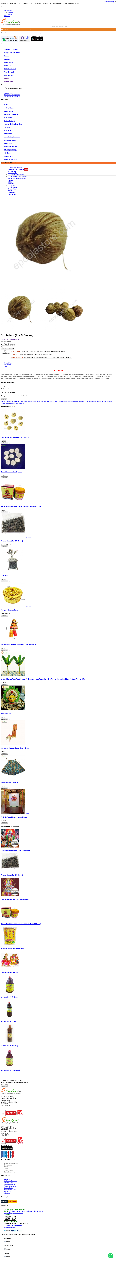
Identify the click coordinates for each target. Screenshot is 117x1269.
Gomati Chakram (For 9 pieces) (11, 472)
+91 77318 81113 (10, 1218)
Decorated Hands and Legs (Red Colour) (15, 748)
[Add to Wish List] (9, 443)
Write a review (14, 340)
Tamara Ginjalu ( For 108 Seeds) (12, 541)
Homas (6, 1167)
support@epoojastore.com (13, 1213)
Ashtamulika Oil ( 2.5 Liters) (10, 1070)
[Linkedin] (6, 1156)
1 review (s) (4, 340)
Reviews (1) (8, 365)
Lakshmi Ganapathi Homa (9, 972)
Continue (3, 399)
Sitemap (7, 1193)
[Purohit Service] (9, 41)
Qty (2, 347)
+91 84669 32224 (10, 1223)
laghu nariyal (80, 401)
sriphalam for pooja (34, 401)
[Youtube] (8, 1153)
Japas (6, 1168)
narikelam (110, 401)
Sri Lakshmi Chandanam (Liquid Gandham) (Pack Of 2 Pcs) (21, 506)
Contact (3, 3)
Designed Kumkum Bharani (10, 610)
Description (8, 363)
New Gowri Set (6, 713)
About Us (7, 1179)
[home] (4, 46)
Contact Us (7, 1191)
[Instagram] (11, 1153)
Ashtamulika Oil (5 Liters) (9, 997)
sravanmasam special (17, 403)
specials (3, 401)
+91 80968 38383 (10, 1220)
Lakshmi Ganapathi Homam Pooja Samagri (15, 899)
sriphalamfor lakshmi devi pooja (17, 401)
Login (10, 14)
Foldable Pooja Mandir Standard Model (14, 817)
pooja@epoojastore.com (34, 1211)
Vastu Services (8, 1170)
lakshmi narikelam (90, 401)
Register (11, 12)
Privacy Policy (9, 1183)
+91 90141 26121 (10, 1216)
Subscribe (4, 1086)
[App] (37, 41)
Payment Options (9, 1184)
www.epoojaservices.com (13, 1225)
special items (5, 403)
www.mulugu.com (10, 1227)
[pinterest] (13, 1153)
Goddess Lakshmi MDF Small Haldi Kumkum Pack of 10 (19, 644)
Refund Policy (8, 1188)
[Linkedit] (6, 1153)
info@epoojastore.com (17, 1211)
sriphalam (60, 401)
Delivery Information (10, 1181)
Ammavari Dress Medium (9, 783)
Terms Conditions (10, 1186)
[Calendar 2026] (9, 1116)
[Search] (40, 33)
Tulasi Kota (4, 575)
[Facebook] (2, 1153)
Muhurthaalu (8, 1165)
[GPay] (24, 41)
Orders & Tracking (49, 3)
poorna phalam (101, 401)
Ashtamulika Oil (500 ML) (9, 1046)
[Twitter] (4, 1153)
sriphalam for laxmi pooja (49, 401)
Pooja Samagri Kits (9, 1172)
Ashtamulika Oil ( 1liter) (9, 1021)
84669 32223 (24, 1223)
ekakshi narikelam (70, 401)
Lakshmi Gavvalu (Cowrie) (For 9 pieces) (15, 437)
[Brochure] (20, 1116)
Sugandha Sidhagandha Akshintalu (12, 948)
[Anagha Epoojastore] (7, 1150)
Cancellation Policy (10, 1189)
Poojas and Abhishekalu (11, 1163)
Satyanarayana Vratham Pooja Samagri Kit (15, 851)
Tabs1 (6, 366)
